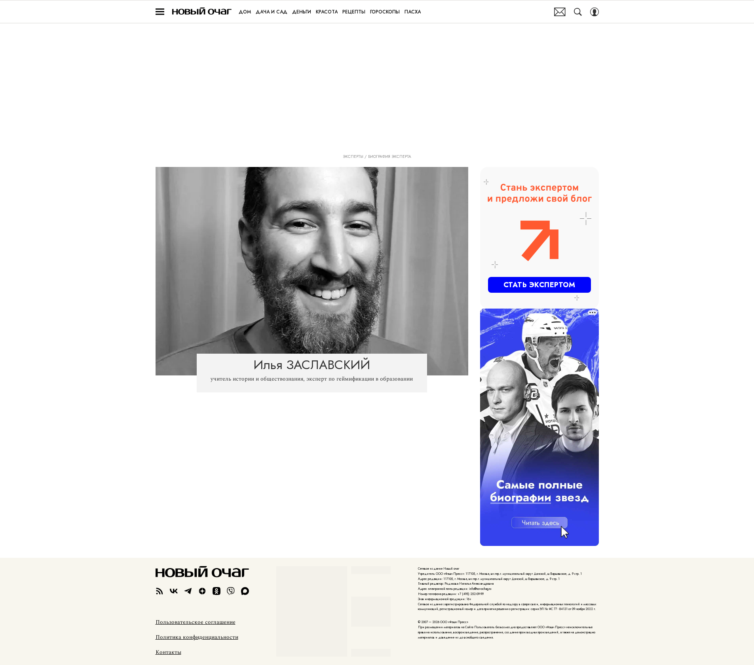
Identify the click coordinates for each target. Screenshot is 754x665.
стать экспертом (539, 285)
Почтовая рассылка (560, 12)
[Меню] (160, 12)
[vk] (174, 591)
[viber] (231, 591)
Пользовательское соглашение (196, 622)
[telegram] (188, 591)
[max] (245, 591)
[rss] (159, 591)
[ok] (216, 591)
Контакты (168, 652)
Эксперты (353, 156)
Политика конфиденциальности (197, 637)
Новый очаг (202, 12)
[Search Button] (578, 12)
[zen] (202, 591)
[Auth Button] (594, 12)
